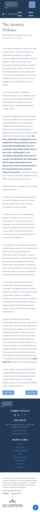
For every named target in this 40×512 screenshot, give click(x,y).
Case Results (20, 460)
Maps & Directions (20, 434)
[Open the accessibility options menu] (35, 507)
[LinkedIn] (18, 415)
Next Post (31, 392)
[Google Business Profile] (15, 415)
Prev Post (8, 392)
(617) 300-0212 (20, 430)
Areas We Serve (20, 457)
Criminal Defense (20, 451)
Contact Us (20, 467)
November (13, 14)
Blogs (20, 464)
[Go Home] (4, 14)
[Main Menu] (32, 4)
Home (20, 444)
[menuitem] (20, 444)
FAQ (20, 454)
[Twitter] (22, 415)
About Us (20, 447)
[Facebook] (25, 415)
